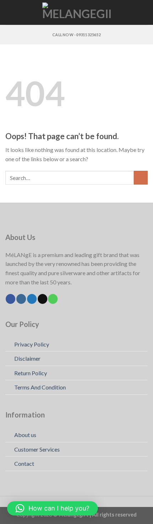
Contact (24, 463)
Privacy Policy (31, 344)
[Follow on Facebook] (10, 299)
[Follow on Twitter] (32, 299)
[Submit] (141, 178)
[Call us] (53, 299)
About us (25, 434)
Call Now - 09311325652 (76, 34)
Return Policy (30, 373)
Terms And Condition (40, 387)
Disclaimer (27, 358)
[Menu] (9, 12)
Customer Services (37, 449)
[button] (52, 508)
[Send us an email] (42, 299)
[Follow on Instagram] (21, 299)
